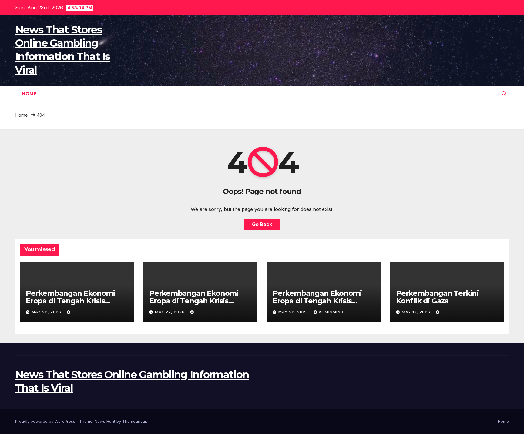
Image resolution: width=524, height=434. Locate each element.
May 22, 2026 (47, 312)
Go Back (262, 224)
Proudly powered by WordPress (45, 421)
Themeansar (134, 421)
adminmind (331, 312)
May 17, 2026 (417, 312)
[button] (504, 94)
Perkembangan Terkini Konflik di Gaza (437, 297)
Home (29, 93)
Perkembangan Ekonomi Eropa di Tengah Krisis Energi (70, 301)
